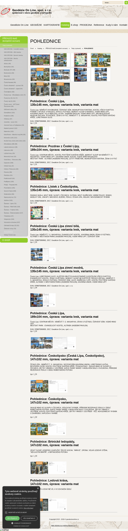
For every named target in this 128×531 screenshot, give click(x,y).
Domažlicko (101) (9, 112)
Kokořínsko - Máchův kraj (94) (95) (15, 134)
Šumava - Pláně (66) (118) (12, 206)
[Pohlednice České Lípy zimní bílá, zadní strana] (49, 261)
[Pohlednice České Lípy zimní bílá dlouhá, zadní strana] (64, 349)
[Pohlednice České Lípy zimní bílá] (36, 261)
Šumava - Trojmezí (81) (11, 210)
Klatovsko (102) (9, 131)
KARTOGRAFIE (52, 25)
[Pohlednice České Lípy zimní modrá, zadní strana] (49, 306)
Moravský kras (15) (10, 156)
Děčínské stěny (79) (10, 109)
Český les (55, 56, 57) (11, 98)
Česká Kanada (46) (10, 82)
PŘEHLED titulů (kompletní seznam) (11, 39)
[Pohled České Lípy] (80, 75)
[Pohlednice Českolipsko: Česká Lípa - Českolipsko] (39, 392)
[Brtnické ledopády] (40, 89)
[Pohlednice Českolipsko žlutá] (39, 434)
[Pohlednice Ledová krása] (58, 510)
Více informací (28, 508)
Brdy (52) (7, 76)
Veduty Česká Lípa (10, 235)
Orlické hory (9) (9, 166)
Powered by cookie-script (21, 526)
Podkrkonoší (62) (9, 178)
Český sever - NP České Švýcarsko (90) (11, 105)
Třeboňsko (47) (9, 216)
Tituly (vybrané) (7, 45)
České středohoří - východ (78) (13, 85)
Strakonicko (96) (9, 194)
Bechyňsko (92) (9, 66)
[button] (21, 523)
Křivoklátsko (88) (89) (10, 144)
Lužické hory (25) (9, 153)
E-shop (74, 25)
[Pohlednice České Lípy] (36, 139)
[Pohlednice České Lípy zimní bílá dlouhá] (41, 349)
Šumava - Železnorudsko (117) (13, 213)
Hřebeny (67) (8, 119)
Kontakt (123, 25)
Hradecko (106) (9, 115)
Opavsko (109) (8, 163)
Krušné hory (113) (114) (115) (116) (15, 141)
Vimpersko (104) (9, 219)
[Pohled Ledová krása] (60, 89)
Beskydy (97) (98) (9, 70)
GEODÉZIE (36, 25)
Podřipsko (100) (9, 181)
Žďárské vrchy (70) (10, 228)
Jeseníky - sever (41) (10, 122)
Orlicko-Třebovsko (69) (11, 169)
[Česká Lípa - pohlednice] (40, 60)
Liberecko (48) (8, 150)
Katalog (65, 25)
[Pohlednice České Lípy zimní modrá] (36, 306)
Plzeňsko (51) (8, 175)
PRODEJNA (86, 25)
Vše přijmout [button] (12, 518)
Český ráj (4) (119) (10, 101)
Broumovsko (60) (9, 79)
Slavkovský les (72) (10, 197)
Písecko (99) (8, 172)
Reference (99, 25)
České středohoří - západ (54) (13, 88)
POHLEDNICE (8, 231)
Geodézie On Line (19, 25)
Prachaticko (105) (9, 188)
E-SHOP (6, 240)
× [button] (38, 488)
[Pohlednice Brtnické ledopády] (39, 473)
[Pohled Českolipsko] (101, 60)
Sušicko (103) (8, 200)
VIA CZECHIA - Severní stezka (13, 55)
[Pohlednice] (60, 60)
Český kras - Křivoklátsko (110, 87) (15, 95)
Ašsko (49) (7, 63)
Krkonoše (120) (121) (10, 137)
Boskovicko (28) (9, 73)
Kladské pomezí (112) (10, 128)
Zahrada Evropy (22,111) (11, 225)
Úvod (32, 48)
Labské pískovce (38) (10, 147)
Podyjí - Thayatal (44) (10, 184)
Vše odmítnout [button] (29, 518)
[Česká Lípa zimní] (101, 75)
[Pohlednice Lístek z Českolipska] (80, 60)
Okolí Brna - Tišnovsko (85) (12, 159)
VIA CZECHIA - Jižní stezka (12, 52)
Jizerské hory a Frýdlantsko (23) (14, 125)
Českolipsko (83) (9, 92)
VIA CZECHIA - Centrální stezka (14, 49)
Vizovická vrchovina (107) (12, 222)
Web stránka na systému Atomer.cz (63, 525)
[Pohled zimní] (60, 75)
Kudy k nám (112, 25)
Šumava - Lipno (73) (10, 203)
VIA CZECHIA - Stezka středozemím (11, 59)
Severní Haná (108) (10, 191)
